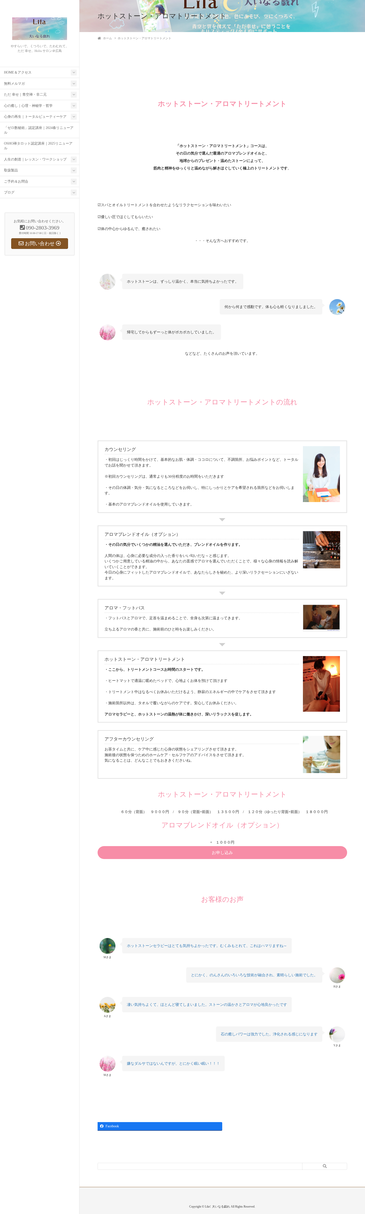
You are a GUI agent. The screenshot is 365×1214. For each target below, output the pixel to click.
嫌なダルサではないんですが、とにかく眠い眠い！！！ (173, 1063)
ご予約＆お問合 (16, 181)
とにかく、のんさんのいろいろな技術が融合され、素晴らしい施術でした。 (254, 975)
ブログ (9, 192)
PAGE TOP (352, 1173)
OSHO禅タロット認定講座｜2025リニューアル (38, 146)
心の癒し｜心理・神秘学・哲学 (28, 106)
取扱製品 (11, 170)
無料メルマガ (14, 83)
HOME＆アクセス (18, 72)
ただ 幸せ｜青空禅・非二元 (25, 94)
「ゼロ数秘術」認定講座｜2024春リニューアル (38, 130)
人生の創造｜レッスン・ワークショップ (35, 159)
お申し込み (222, 852)
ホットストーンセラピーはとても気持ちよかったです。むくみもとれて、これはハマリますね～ (207, 946)
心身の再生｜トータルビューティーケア (35, 116)
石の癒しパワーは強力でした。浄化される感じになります (269, 1034)
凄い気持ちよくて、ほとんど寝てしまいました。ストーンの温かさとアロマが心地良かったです (207, 1005)
